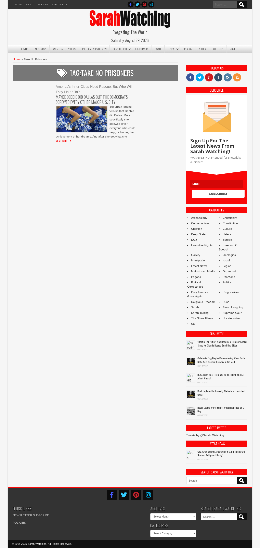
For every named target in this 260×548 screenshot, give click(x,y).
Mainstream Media (203, 271)
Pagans (196, 276)
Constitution (120, 49)
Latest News (40, 49)
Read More (62, 141)
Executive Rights (201, 245)
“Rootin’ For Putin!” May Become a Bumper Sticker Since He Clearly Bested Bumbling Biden (222, 343)
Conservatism (200, 223)
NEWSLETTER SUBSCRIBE (31, 515)
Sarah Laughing (233, 307)
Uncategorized (232, 318)
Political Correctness (94, 49)
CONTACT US (59, 4)
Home (18, 4)
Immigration (198, 260)
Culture (202, 49)
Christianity (141, 49)
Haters (227, 234)
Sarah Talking (200, 312)
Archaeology (199, 217)
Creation (187, 49)
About (30, 4)
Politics (71, 49)
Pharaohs (229, 276)
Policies (43, 4)
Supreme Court (232, 312)
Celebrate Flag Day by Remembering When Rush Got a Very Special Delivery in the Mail (221, 360)
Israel (158, 49)
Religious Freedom (203, 301)
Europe (227, 239)
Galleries (218, 49)
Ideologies (229, 255)
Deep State (198, 234)
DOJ (194, 239)
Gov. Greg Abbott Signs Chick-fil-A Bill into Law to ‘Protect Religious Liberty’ (221, 453)
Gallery (195, 255)
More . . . (234, 49)
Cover (24, 49)
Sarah (56, 49)
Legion (171, 49)
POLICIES (19, 522)
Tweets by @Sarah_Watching (205, 435)
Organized (229, 271)
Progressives (231, 292)
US (193, 323)
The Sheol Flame (202, 318)
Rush (226, 301)
